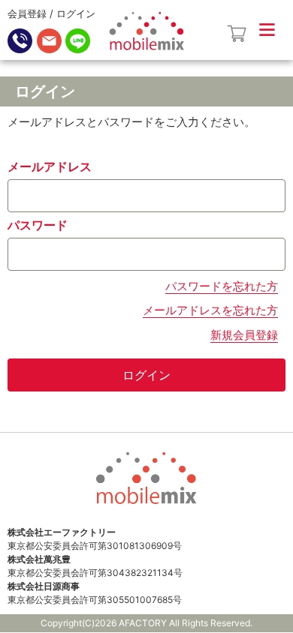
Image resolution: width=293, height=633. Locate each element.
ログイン (75, 14)
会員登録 (27, 14)
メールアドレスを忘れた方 (210, 310)
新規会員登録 (244, 335)
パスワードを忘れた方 (221, 286)
